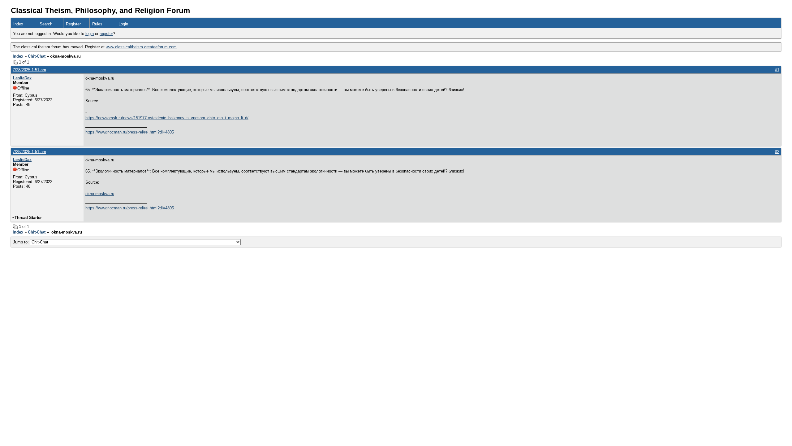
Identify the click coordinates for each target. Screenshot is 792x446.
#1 (777, 70)
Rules (97, 24)
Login (123, 24)
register (106, 33)
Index (18, 24)
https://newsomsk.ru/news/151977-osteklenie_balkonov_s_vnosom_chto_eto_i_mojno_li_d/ (166, 118)
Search (46, 24)
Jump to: (21, 242)
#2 (777, 151)
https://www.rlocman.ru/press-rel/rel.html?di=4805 (129, 132)
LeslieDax (22, 78)
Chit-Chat (36, 56)
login (89, 33)
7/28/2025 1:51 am (29, 70)
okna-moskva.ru (99, 193)
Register (73, 24)
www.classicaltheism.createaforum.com (141, 47)
